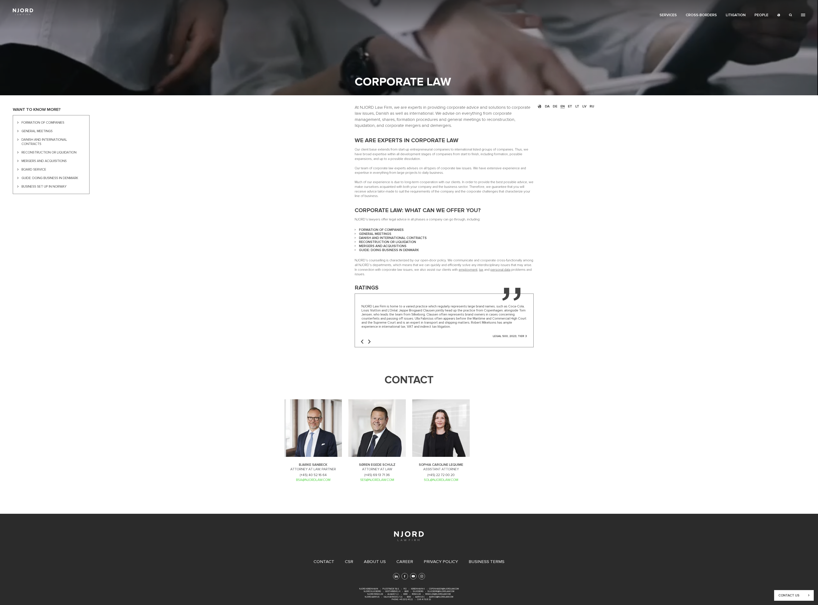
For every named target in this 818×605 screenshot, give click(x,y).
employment (468, 270)
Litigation (736, 15)
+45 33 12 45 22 (406, 599)
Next (369, 341)
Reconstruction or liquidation (387, 242)
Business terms (486, 561)
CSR (349, 561)
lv (584, 106)
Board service (34, 169)
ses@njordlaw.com (377, 480)
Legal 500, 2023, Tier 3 (510, 336)
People (761, 15)
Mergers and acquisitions (382, 246)
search (790, 15)
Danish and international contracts (393, 238)
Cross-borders (701, 15)
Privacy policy (441, 561)
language (778, 15)
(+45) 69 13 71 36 (377, 475)
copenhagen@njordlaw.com (444, 589)
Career (404, 561)
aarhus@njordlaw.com (441, 597)
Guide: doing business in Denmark (389, 250)
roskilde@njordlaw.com (438, 594)
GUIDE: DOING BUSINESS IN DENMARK (50, 178)
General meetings (375, 234)
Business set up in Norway (44, 186)
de (555, 106)
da (547, 106)
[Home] (23, 12)
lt (577, 106)
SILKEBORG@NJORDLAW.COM (441, 591)
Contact (324, 561)
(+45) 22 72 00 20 (441, 475)
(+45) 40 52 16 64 (313, 475)
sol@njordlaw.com (441, 480)
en (562, 106)
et (570, 106)
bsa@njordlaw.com (313, 480)
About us (375, 561)
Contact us (788, 595)
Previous (362, 341)
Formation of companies (381, 230)
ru (592, 106)
